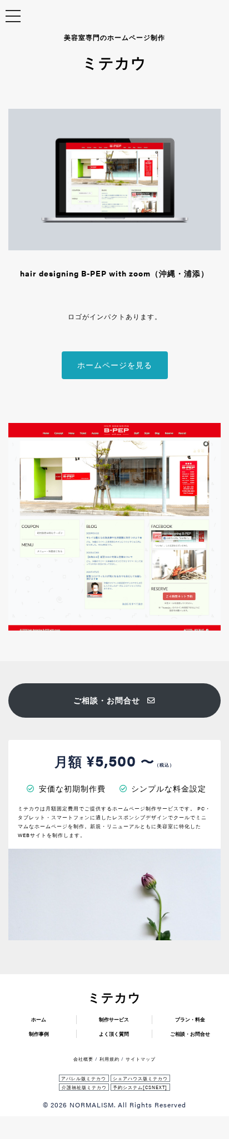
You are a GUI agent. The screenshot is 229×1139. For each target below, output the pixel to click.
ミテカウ (114, 997)
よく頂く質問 (114, 1033)
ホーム (38, 1019)
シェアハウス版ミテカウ (140, 1078)
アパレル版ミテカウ (83, 1078)
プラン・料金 (190, 1019)
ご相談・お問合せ (106, 700)
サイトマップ (141, 1059)
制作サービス (114, 1019)
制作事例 (39, 1033)
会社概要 (83, 1059)
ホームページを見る (114, 365)
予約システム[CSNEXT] (140, 1087)
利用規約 (109, 1059)
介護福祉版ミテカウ (84, 1087)
